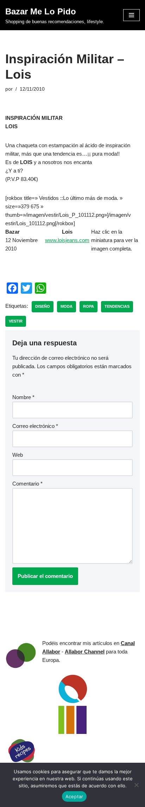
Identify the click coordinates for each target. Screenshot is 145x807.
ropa (88, 306)
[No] (136, 784)
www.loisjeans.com (67, 240)
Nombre (23, 397)
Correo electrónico (35, 426)
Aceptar (74, 796)
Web (17, 455)
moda (66, 306)
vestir (16, 321)
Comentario (27, 484)
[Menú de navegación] (131, 15)
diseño (42, 306)
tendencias (117, 306)
